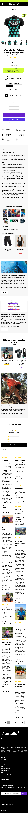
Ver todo (14, 344)
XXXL (11, 99)
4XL (16, 99)
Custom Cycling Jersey (6, 774)
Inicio (3, 8)
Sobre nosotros (4, 759)
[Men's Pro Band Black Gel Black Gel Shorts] (7, 241)
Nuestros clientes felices (7, 202)
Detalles (3, 149)
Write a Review (13, 445)
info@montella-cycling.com (7, 742)
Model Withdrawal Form (6, 775)
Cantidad (14, 105)
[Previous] (3, 15)
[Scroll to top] (25, 810)
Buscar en (3, 757)
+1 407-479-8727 (4, 741)
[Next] (6, 15)
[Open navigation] (4, 4)
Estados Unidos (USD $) (6, 804)
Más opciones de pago (14, 122)
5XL (21, 99)
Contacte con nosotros (6, 777)
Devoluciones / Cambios (6, 764)
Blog (2, 772)
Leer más (5, 292)
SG (20, 95)
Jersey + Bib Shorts (13, 89)
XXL (6, 99)
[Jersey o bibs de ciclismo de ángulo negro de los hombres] (7, 353)
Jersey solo (9, 86)
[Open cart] (26, 4)
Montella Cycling (16, 808)
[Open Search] (24, 4)
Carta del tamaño (4, 762)
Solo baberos (18, 86)
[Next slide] (25, 358)
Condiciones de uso (5, 770)
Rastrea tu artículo (5, 779)
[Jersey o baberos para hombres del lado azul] (21, 353)
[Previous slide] (2, 358)
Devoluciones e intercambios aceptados (10, 229)
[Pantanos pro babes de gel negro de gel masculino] (20, 241)
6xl (13, 102)
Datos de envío (5, 226)
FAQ (2, 766)
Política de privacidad (5, 768)
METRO (11, 95)
